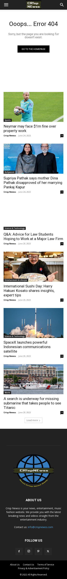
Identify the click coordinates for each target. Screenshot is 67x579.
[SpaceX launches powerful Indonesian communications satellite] (33, 323)
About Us (14, 564)
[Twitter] (48, 551)
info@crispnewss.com (40, 527)
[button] (6, 5)
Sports (8, 120)
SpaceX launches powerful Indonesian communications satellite (27, 346)
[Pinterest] (38, 551)
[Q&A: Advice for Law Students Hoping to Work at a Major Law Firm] (33, 215)
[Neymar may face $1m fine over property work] (33, 107)
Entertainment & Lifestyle (16, 280)
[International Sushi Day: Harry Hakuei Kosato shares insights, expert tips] (33, 267)
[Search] (62, 5)
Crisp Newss (10, 135)
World (7, 392)
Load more (32, 420)
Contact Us (28, 564)
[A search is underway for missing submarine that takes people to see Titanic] (33, 379)
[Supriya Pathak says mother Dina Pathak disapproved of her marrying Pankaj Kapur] (33, 159)
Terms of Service (45, 564)
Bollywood (9, 172)
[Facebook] (19, 551)
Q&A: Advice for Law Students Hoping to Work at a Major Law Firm (33, 236)
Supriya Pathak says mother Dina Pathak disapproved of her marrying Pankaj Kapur (33, 182)
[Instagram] (28, 551)
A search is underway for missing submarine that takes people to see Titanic (32, 403)
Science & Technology (15, 228)
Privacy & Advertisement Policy (33, 568)
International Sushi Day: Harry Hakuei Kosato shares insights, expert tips (29, 290)
